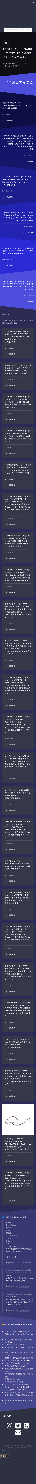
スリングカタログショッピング (16, 1366)
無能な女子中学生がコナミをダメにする (19, 1358)
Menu (33, 2)
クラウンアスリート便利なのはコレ (17, 1331)
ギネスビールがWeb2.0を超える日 (17, 1387)
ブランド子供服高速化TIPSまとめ (17, 1363)
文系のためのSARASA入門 (14, 1382)
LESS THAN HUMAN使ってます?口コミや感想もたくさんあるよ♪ (17, 1446)
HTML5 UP (10, 1450)
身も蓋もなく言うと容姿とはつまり (17, 1390)
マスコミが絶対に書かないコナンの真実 (19, 1392)
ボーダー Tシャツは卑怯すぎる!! (16, 1384)
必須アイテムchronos (12, 1379)
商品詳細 (10, 120)
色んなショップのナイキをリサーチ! (18, 1361)
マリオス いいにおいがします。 (16, 1345)
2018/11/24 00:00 (23, 1310)
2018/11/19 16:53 (25, 1263)
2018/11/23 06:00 (23, 1286)
